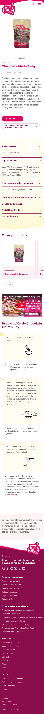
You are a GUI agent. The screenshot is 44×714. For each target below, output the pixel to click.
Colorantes (6, 657)
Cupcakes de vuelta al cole (12, 581)
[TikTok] (20, 568)
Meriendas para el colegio (12, 585)
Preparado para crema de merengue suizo (19, 610)
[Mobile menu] (39, 4)
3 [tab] (24, 58)
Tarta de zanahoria (9, 592)
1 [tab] (20, 58)
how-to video (17, 495)
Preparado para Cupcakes (12, 632)
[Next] (10, 284)
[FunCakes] (8, 8)
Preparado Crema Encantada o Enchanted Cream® (22, 617)
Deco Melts (6, 660)
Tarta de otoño (7, 599)
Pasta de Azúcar (8, 650)
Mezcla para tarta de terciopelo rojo (16, 624)
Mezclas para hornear (10, 646)
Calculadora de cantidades (12, 682)
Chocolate (6, 664)
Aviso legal (6, 701)
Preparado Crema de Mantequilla (15, 614)
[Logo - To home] (33, 549)
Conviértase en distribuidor (12, 679)
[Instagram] (4, 568)
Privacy (5, 698)
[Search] (33, 4)
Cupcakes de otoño (9, 596)
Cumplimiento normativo (12, 704)
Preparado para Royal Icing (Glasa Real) (18, 628)
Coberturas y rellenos (10, 642)
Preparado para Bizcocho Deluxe (15, 621)
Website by (10, 709)
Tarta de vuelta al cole (10, 588)
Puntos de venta (8, 686)
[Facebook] (8, 568)
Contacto (5, 689)
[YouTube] (16, 568)
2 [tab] (22, 58)
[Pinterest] (12, 568)
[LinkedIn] (24, 568)
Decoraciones (7, 653)
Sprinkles (5, 668)
